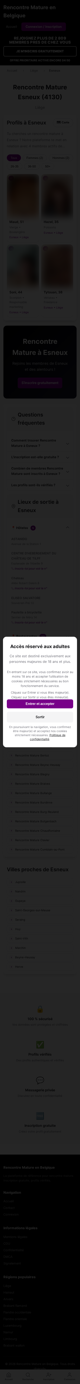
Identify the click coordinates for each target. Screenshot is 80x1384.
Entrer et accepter (40, 704)
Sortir (40, 717)
